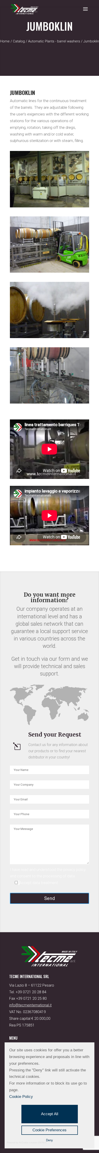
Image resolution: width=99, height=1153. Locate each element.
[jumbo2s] (49, 271)
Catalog (19, 41)
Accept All (49, 1114)
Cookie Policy (21, 1096)
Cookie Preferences (49, 1130)
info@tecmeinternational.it (30, 1005)
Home (5, 41)
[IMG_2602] (49, 402)
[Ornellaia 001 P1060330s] (49, 206)
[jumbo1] (49, 336)
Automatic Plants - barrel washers (54, 41)
